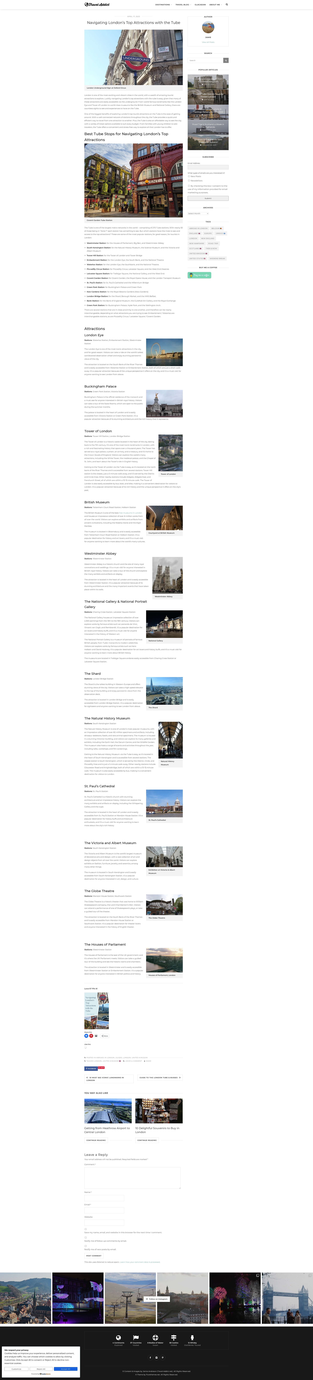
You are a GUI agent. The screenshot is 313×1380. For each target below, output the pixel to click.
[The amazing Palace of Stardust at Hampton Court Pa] (77, 1298)
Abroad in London (105, 1057)
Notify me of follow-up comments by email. (105, 1241)
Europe (208, 233)
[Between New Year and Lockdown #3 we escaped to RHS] (235, 1298)
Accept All (65, 1369)
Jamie (148, 1061)
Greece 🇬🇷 (220, 233)
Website (88, 1217)
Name (87, 1192)
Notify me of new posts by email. (100, 1249)
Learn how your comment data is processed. (140, 1262)
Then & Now (211, 248)
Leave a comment (133, 1061)
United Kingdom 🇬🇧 (112, 1061)
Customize (16, 1369)
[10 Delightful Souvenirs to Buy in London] (159, 1111)
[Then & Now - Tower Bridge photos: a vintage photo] (287, 1298)
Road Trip (213, 243)
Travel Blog (182, 5)
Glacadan (200, 5)
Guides (119, 1057)
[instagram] (156, 1357)
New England (207, 238)
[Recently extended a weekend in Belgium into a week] (25, 1298)
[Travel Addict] (101, 3)
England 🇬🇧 (194, 233)
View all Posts (208, 42)
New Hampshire (196, 243)
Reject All (41, 1369)
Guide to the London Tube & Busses (159, 1078)
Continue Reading (96, 1140)
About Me (214, 5)
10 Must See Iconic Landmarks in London (105, 1079)
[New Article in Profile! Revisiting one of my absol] (130, 1298)
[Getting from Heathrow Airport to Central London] (108, 1111)
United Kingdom (140, 1057)
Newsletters (196, 180)
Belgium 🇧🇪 (217, 228)
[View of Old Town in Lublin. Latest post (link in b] (182, 1298)
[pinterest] (162, 1357)
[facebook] (150, 1357)
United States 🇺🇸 (197, 258)
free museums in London (130, 513)
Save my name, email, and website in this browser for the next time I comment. (123, 1232)
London (127, 1057)
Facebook (92, 1068)
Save (102, 1068)
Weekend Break (217, 258)
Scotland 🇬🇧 (195, 248)
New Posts (195, 176)
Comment (90, 1164)
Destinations (162, 5)
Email (87, 1204)
